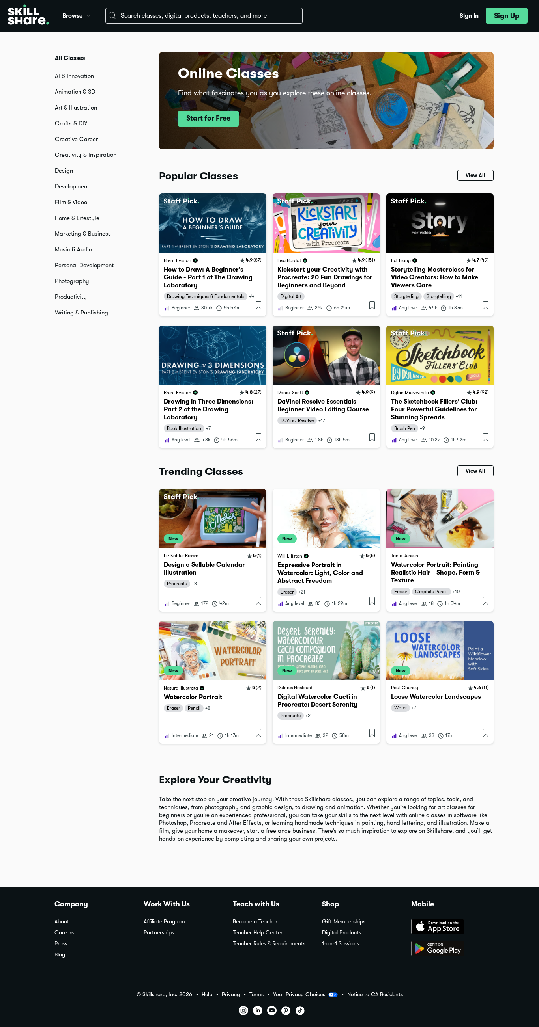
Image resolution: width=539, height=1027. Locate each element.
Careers (64, 933)
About (61, 922)
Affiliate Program (164, 922)
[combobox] (204, 16)
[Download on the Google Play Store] (448, 949)
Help (207, 994)
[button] (88, 15)
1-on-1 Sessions (340, 944)
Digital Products (341, 933)
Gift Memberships (343, 922)
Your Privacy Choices (299, 994)
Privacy (231, 994)
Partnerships (159, 933)
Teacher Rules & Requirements (269, 944)
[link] (212, 254)
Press (60, 944)
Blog (59, 955)
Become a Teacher (255, 922)
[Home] (28, 15)
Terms (256, 994)
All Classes (70, 57)
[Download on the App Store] (448, 927)
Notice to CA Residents (375, 994)
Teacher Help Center (258, 933)
